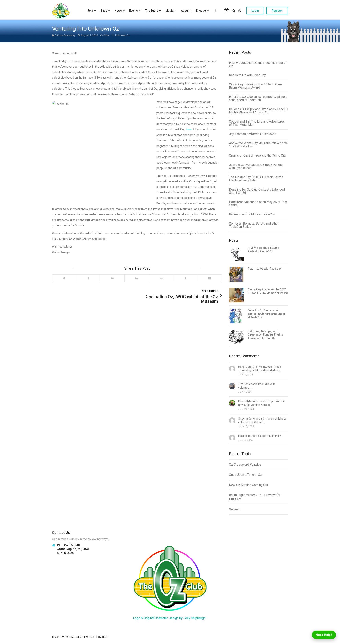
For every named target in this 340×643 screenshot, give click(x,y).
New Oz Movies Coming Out (248, 485)
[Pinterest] (112, 278)
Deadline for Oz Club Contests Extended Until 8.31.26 (257, 191)
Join (90, 10)
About (184, 10)
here (189, 129)
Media (169, 10)
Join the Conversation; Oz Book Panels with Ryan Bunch (256, 166)
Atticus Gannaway (65, 35)
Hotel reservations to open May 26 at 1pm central (258, 203)
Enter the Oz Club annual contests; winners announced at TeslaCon (258, 98)
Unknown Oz (122, 35)
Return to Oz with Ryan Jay (247, 75)
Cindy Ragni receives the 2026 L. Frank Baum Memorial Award (255, 86)
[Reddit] (161, 278)
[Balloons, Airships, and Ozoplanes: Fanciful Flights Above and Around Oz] (236, 336)
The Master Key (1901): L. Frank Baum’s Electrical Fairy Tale (256, 178)
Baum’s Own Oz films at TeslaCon (252, 214)
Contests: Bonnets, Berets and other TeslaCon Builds (254, 225)
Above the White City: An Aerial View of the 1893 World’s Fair (258, 144)
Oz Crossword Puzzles (245, 464)
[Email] (209, 278)
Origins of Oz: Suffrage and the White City (257, 155)
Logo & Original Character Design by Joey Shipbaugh (169, 618)
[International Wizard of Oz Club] (61, 10)
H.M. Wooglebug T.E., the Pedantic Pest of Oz (258, 64)
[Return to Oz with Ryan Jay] (236, 274)
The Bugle (151, 10)
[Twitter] (64, 278)
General (234, 509)
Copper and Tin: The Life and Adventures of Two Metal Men (257, 123)
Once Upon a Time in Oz (245, 475)
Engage (201, 10)
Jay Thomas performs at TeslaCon (252, 134)
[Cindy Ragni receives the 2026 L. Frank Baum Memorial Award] (236, 295)
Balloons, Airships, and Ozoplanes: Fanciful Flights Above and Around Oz (258, 110)
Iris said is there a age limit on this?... (260, 435)
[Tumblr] (185, 278)
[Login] (239, 11)
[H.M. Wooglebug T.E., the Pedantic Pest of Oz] (236, 253)
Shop (104, 10)
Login (255, 10)
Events (133, 10)
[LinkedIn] (136, 278)
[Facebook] (88, 278)
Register (277, 10)
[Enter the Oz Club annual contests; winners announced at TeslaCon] (236, 316)
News (118, 10)
